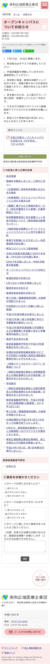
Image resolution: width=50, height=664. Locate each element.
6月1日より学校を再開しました (24, 283)
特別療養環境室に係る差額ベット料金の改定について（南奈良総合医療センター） (25, 220)
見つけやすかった (16, 510)
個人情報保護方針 (33, 648)
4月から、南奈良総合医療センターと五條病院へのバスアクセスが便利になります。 (25, 431)
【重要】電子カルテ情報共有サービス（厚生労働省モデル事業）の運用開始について (25, 209)
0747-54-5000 (19, 621)
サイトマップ (11, 648)
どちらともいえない (17, 492)
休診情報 (11, 176)
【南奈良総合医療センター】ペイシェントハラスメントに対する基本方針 (25, 232)
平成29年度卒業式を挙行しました (25, 314)
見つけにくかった (16, 518)
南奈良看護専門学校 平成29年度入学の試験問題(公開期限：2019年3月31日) (25, 403)
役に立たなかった (16, 496)
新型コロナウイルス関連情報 (22, 248)
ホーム (16, 14)
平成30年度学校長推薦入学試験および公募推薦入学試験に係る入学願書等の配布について (25, 330)
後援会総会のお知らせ (18, 278)
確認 (25, 559)
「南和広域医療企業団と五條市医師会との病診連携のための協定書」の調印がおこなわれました (25, 391)
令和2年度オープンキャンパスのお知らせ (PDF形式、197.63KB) (27, 140)
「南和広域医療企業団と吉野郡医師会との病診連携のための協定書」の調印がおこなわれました (25, 375)
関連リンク (9, 653)
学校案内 (11, 383)
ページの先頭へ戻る (40, 578)
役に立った (13, 488)
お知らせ (27, 14)
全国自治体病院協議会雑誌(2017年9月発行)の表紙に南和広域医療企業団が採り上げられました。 (26, 355)
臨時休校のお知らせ (17, 288)
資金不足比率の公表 (17, 339)
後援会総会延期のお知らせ (21, 293)
